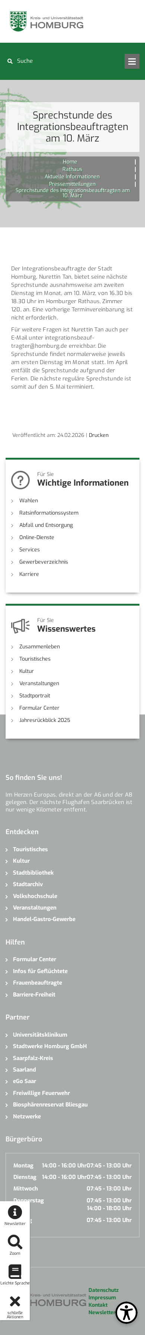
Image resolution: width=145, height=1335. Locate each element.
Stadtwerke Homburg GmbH (50, 1046)
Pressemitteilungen (72, 184)
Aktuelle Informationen (72, 176)
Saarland (24, 1069)
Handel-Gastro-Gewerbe (44, 919)
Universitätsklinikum (40, 1034)
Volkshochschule (35, 896)
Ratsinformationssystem (48, 512)
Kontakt (97, 1305)
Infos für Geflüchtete (40, 971)
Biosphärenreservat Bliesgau (50, 1104)
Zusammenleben (39, 646)
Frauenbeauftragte (37, 982)
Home (70, 161)
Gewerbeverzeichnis (43, 562)
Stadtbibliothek (33, 873)
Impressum (102, 1297)
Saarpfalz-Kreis (33, 1058)
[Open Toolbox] (126, 1313)
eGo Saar (24, 1081)
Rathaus (72, 169)
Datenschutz (103, 1290)
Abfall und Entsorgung (46, 525)
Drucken (99, 435)
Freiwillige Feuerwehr (41, 1093)
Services (29, 549)
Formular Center (39, 708)
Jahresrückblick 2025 (44, 720)
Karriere (29, 574)
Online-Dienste (36, 537)
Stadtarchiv (28, 884)
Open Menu (132, 61)
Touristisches (35, 658)
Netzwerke (27, 1116)
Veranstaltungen (39, 683)
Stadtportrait (34, 695)
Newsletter (102, 1312)
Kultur (26, 671)
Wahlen (28, 500)
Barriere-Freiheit (34, 994)
